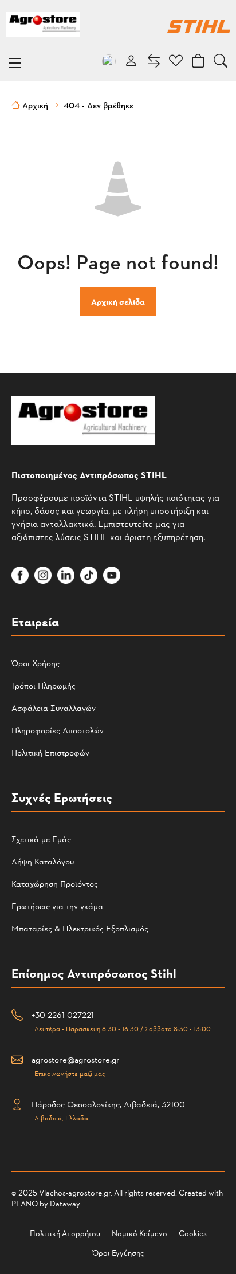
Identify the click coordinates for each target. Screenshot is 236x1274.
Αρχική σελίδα (118, 302)
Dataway (65, 1203)
